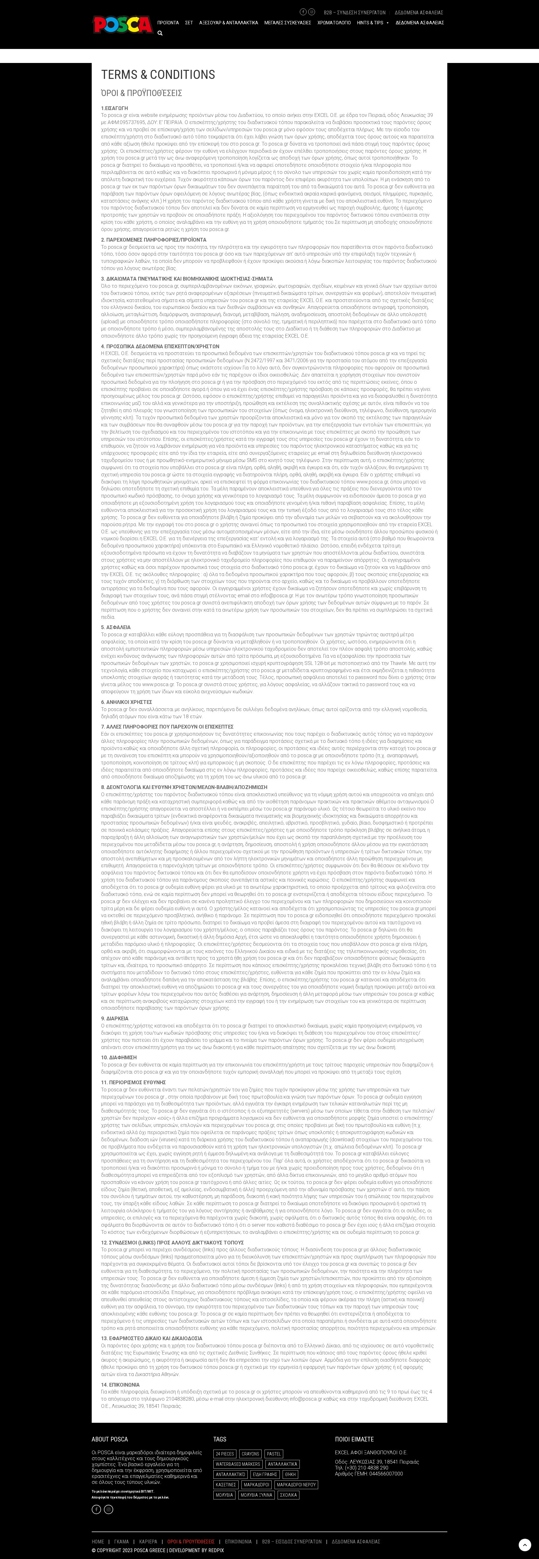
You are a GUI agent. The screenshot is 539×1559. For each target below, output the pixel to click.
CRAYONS (250, 1453)
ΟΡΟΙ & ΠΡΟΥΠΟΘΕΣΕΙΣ (191, 1542)
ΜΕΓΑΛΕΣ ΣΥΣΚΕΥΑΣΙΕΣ (288, 22)
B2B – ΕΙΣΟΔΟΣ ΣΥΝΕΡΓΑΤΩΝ (292, 1542)
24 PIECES (225, 1453)
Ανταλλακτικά (282, 1464)
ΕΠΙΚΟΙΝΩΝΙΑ (238, 1542)
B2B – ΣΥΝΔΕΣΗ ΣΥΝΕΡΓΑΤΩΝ (355, 13)
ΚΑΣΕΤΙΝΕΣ (226, 1484)
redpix (216, 1550)
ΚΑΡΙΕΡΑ (148, 1542)
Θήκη (290, 1474)
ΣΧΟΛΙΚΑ (288, 1495)
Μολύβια (224, 1495)
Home (98, 1542)
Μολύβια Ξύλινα (256, 1495)
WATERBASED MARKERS (238, 1464)
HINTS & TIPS (370, 22)
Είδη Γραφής (265, 1474)
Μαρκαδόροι (256, 1484)
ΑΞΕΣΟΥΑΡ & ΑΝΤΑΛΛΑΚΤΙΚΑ (228, 22)
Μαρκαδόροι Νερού (296, 1484)
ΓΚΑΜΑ (121, 1542)
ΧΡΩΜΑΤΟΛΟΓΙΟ (334, 22)
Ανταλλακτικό (230, 1474)
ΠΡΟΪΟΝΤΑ (168, 22)
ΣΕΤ (189, 22)
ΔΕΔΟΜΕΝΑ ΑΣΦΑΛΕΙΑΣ (419, 13)
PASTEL (274, 1453)
